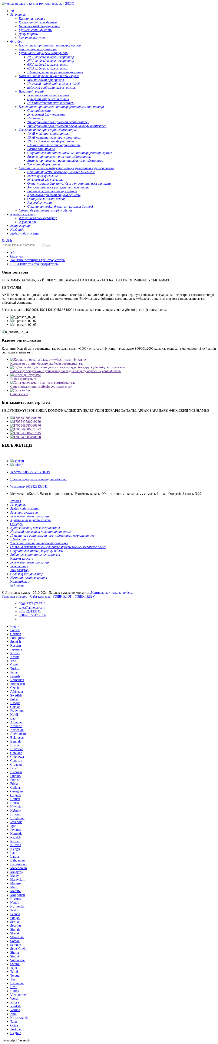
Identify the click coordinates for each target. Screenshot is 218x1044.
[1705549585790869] (113, 418)
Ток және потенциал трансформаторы (37, 260)
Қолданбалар (19, 581)
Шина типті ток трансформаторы (34, 264)
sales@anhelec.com (38, 479)
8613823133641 (29, 486)
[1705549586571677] (113, 429)
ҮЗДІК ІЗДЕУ (85, 596)
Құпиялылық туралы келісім (112, 592)
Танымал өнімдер (14, 596)
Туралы (15, 501)
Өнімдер (16, 256)
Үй (12, 252)
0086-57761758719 (30, 472)
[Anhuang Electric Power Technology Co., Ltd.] (38, 3)
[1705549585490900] (113, 437)
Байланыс (17, 585)
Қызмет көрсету (21, 558)
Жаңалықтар (19, 570)
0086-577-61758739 (32, 615)
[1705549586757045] (113, 433)
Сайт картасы (40, 596)
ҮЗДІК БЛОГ (62, 596)
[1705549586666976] (113, 425)
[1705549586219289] (113, 422)
